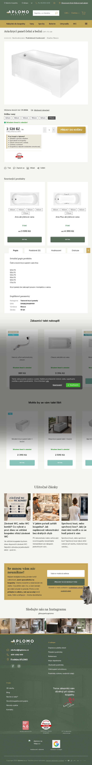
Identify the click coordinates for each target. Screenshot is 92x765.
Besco (23, 307)
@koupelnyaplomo (46, 613)
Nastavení (57, 385)
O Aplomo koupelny (11, 3)
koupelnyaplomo (19, 666)
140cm (21, 210)
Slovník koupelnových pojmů (17, 701)
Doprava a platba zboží (57, 648)
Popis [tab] (15, 250)
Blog (8, 692)
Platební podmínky (55, 652)
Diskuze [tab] (75, 250)
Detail (24, 239)
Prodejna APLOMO (19, 659)
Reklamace (52, 656)
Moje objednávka (54, 661)
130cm (12, 210)
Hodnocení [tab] (56, 250)
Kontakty (9, 710)
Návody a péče (12, 705)
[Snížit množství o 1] (44, 130)
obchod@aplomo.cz (20, 650)
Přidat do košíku (71, 129)
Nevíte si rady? (12, 697)
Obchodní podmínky (56, 665)
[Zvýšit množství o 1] (53, 130)
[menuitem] (15, 24)
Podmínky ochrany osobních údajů (61, 673)
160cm (38, 210)
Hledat (56, 13)
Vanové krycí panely (29, 301)
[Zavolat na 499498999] (42, 3)
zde (47, 381)
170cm (25, 213)
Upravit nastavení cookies (55, 760)
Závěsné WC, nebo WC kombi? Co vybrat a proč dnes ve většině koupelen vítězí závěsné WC (17, 530)
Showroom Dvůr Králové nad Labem (74, 3)
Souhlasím (74, 385)
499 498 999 (17, 655)
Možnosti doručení (41, 110)
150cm (30, 210)
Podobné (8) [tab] (35, 250)
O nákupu (25, 3)
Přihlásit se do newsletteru (65, 582)
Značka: (53, 38)
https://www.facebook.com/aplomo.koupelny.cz (13, 666)
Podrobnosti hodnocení (35, 38)
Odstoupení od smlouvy (57, 669)
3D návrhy (10, 688)
